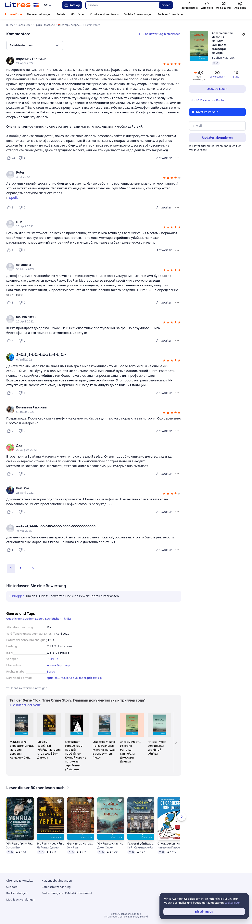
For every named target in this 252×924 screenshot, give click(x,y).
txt (95, 678)
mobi (82, 678)
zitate (236, 76)
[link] (88, 58)
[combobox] (122, 5)
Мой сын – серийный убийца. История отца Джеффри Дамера (50, 843)
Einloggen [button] (17, 596)
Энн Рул (72, 847)
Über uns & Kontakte (19, 880)
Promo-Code (13, 14)
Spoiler (14, 198)
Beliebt (61, 14)
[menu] (48, 5)
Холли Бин (13, 847)
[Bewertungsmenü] (177, 158)
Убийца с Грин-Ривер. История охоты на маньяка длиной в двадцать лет (20, 843)
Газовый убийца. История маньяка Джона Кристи (140, 843)
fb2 (57, 678)
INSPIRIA (52, 659)
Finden (165, 5)
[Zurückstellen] (29, 801)
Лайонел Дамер (48, 847)
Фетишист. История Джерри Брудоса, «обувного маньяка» (80, 843)
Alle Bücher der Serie (25, 705)
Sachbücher (53, 618)
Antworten (164, 158)
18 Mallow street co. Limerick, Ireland (126, 916)
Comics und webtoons (104, 14)
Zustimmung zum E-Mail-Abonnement (67, 893)
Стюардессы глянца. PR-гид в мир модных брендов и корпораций (172, 843)
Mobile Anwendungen (138, 14)
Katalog (74, 5)
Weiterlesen (232, 902)
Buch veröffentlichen (171, 14)
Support (11, 887)
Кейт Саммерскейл (140, 847)
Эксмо (51, 671)
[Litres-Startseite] (22, 5)
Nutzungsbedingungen (57, 880)
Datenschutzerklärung (56, 887)
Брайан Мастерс (223, 57)
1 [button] (11, 568)
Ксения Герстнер (58, 665)
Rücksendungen (16, 893)
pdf (89, 678)
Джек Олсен (105, 847)
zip (100, 678)
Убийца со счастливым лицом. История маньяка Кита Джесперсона (110, 843)
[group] (93, 60)
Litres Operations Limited (126, 914)
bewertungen (217, 76)
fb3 (63, 678)
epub (50, 678)
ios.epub (72, 678)
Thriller (66, 618)
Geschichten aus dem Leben (24, 618)
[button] (164, 64)
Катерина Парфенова (172, 847)
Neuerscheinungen (39, 14)
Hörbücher (78, 14)
